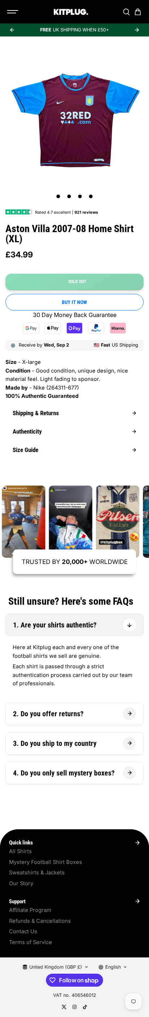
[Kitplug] (71, 12)
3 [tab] (80, 196)
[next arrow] (137, 29)
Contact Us (23, 931)
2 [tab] (69, 196)
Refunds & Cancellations (40, 921)
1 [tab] (58, 196)
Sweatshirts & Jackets (37, 872)
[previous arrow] (11, 29)
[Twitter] (64, 1007)
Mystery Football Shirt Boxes (45, 862)
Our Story (21, 883)
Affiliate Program (30, 910)
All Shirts (20, 851)
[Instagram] (74, 1007)
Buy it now (74, 302)
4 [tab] (91, 196)
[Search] (126, 12)
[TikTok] (85, 1007)
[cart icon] (138, 12)
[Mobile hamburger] (13, 12)
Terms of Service (30, 942)
